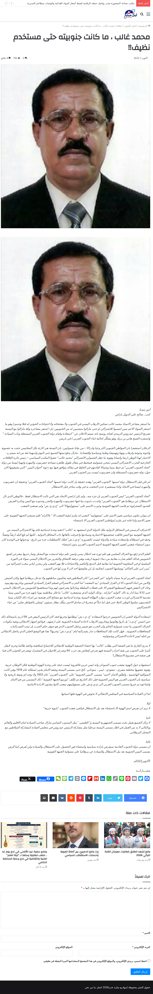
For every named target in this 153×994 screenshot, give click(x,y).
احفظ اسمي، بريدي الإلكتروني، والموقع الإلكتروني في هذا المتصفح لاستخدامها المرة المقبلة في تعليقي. (95, 960)
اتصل (99, 987)
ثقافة (119, 25)
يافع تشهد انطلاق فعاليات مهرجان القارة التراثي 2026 (127, 853)
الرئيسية (143, 25)
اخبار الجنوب (130, 25)
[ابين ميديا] (130, 13)
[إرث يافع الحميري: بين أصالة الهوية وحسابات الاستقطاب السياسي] (76, 835)
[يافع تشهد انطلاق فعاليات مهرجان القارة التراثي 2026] (127, 835)
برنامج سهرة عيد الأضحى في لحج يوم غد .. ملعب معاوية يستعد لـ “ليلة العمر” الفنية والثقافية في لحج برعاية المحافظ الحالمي (24, 857)
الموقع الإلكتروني (64, 946)
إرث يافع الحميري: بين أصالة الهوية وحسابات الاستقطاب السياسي (79, 853)
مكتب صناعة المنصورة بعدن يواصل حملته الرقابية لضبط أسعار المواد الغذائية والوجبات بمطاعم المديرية (80, 3)
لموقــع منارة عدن (118, 987)
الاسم (146, 932)
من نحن (89, 987)
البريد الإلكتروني (141, 946)
